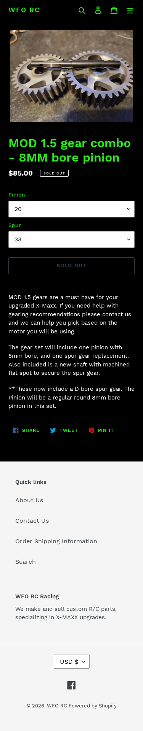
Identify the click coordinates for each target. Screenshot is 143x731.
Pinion (16, 195)
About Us (29, 500)
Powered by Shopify (93, 706)
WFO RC (24, 10)
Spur (14, 225)
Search (25, 561)
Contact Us (32, 520)
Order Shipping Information (56, 541)
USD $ (69, 661)
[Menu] (130, 10)
